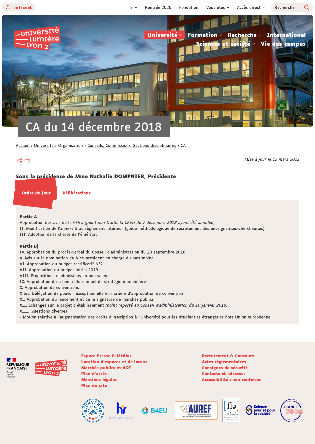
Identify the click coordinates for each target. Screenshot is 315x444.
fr (131, 7)
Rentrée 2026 (158, 7)
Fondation (188, 7)
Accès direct (249, 7)
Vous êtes (215, 7)
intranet (23, 7)
